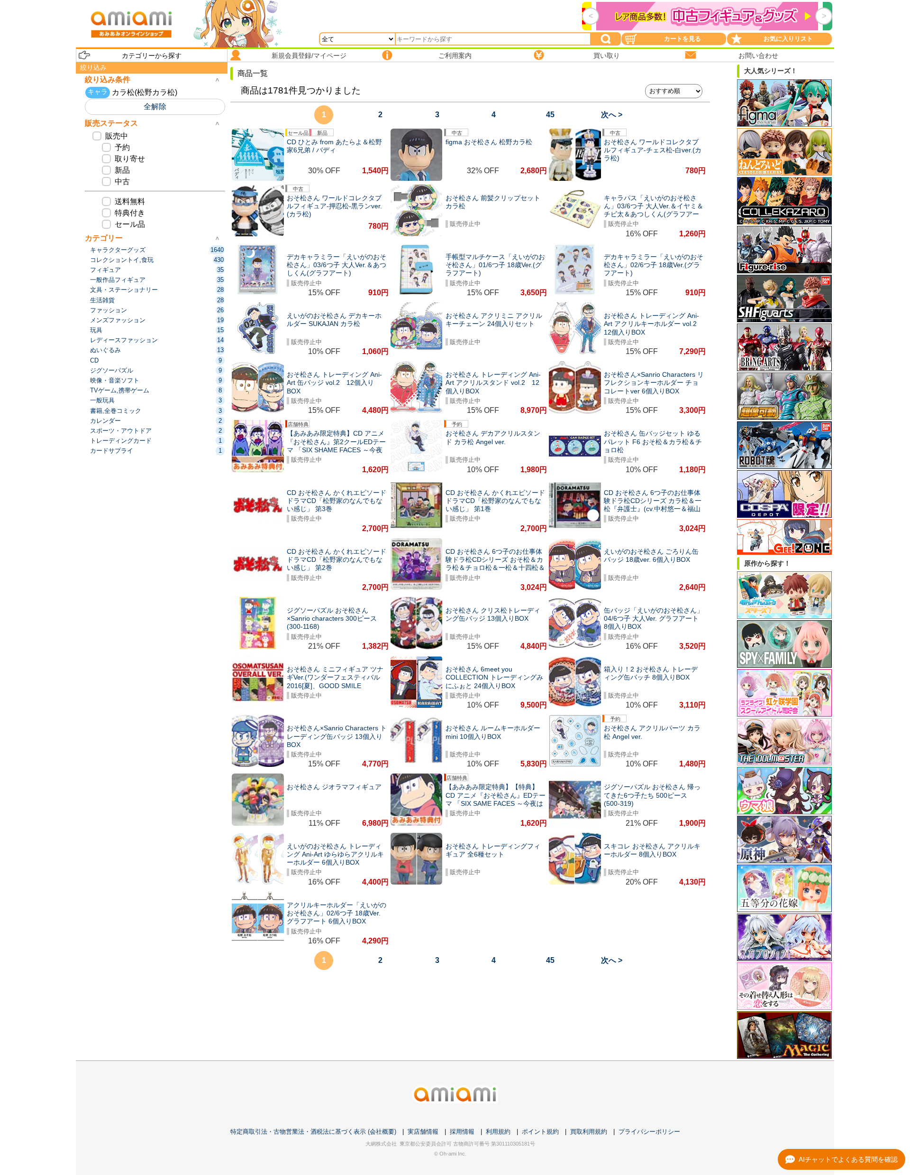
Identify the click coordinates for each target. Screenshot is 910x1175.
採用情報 (462, 1131)
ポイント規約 (540, 1131)
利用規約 (498, 1131)
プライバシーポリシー (649, 1131)
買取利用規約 (588, 1131)
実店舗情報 (423, 1131)
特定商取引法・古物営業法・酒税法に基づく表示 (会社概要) (313, 1131)
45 (550, 115)
